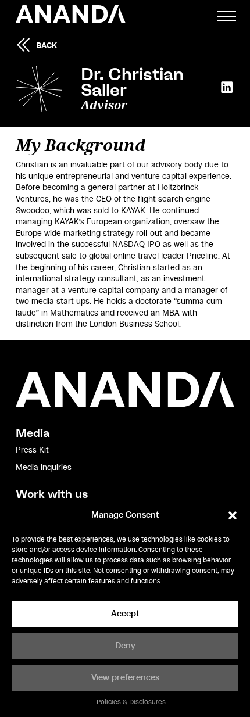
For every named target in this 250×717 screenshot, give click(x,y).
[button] (232, 515)
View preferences (125, 677)
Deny (125, 645)
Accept (125, 614)
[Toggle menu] (227, 16)
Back (46, 46)
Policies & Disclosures (131, 701)
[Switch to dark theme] (197, 16)
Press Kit (32, 450)
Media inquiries (44, 468)
